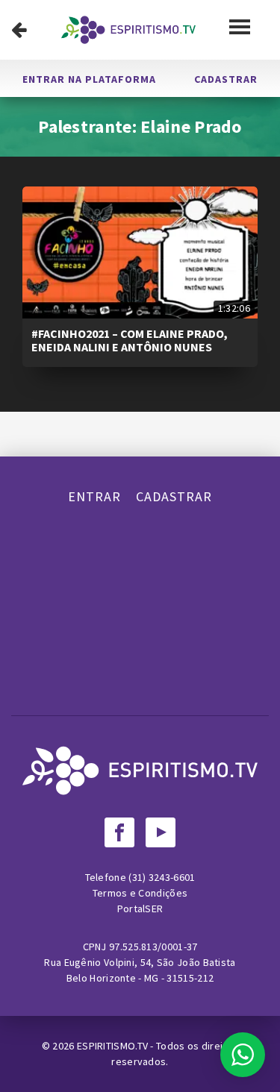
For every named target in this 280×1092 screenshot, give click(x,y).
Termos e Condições (140, 893)
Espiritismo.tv (114, 1045)
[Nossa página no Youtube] (160, 832)
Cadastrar (226, 79)
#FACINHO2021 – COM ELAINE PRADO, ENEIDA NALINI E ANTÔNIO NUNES (129, 340)
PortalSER (140, 908)
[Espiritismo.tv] (128, 30)
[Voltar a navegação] (19, 29)
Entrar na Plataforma (89, 79)
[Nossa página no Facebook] (119, 832)
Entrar (94, 496)
